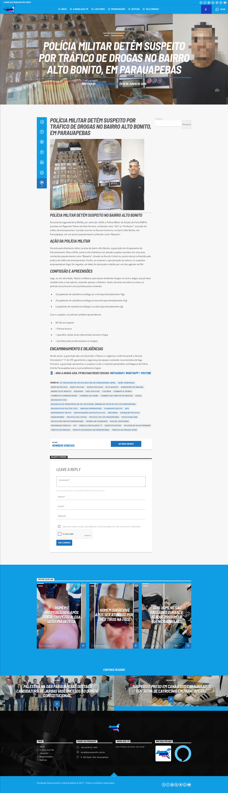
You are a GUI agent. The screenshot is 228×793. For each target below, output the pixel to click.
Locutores (99, 9)
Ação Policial (77, 387)
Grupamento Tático (61, 413)
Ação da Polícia (59, 387)
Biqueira (78, 391)
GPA (127, 408)
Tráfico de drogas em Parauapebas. (91, 430)
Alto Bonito (112, 387)
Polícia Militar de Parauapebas (67, 421)
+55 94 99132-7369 (89, 747)
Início (63, 9)
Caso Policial (93, 391)
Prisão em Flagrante (97, 421)
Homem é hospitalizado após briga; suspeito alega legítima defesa (61, 614)
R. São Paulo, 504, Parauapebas (94, 757)
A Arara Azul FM (80, 9)
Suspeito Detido (113, 425)
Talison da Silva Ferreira (137, 425)
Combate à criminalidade (64, 396)
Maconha (113, 413)
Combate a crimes (123, 391)
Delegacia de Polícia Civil (64, 408)
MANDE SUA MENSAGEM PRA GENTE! (17, 2)
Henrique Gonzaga (107, 84)
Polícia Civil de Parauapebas (104, 417)
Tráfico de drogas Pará (124, 430)
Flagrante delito (113, 408)
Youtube (146, 373)
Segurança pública (61, 425)
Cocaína (106, 391)
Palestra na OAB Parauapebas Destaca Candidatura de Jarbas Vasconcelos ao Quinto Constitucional (57, 691)
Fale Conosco (152, 9)
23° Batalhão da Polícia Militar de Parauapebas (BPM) (87, 383)
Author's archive (126, 443)
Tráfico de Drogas (60, 430)
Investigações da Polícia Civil (89, 413)
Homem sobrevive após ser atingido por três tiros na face (114, 615)
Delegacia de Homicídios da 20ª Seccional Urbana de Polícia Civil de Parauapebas (93, 404)
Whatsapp (132, 373)
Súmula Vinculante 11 (90, 425)
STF (75, 425)
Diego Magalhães (45, 644)
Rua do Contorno (119, 421)
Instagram (116, 373)
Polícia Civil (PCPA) (77, 417)
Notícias (135, 9)
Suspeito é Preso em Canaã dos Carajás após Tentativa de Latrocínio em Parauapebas (171, 688)
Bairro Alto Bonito (61, 391)
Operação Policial (129, 413)
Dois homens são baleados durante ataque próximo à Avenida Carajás (166, 614)
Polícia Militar (129, 417)
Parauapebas (117, 35)
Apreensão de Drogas (132, 387)
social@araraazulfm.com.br (93, 752)
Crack (138, 396)
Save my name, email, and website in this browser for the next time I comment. (102, 526)
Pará (106, 35)
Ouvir (222, 9)
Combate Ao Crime (89, 396)
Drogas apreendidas (91, 408)
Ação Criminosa (126, 383)
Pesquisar (159, 119)
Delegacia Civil (59, 400)
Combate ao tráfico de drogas (117, 396)
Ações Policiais (95, 387)
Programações (118, 9)
